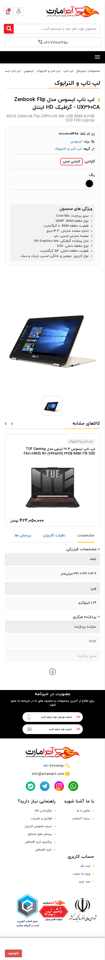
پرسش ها (23, 535)
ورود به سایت (81, 874)
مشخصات (85, 535)
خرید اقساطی (43, 850)
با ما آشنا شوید (79, 801)
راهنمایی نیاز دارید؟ (36, 801)
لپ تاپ (68, 71)
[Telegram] (45, 786)
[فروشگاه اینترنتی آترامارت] (72, 20)
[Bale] (30, 786)
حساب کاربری (81, 857)
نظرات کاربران (54, 535)
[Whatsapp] (73, 786)
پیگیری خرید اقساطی (38, 842)
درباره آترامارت (81, 818)
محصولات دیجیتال (88, 71)
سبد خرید (84, 882)
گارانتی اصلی (71, 161)
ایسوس (28, 71)
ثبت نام (85, 866)
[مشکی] (89, 183)
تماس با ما (83, 811)
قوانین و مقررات (41, 818)
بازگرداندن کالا (43, 811)
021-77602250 (55, 43)
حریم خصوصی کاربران (38, 826)
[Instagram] (59, 786)
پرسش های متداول (40, 834)
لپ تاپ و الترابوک (48, 71)
